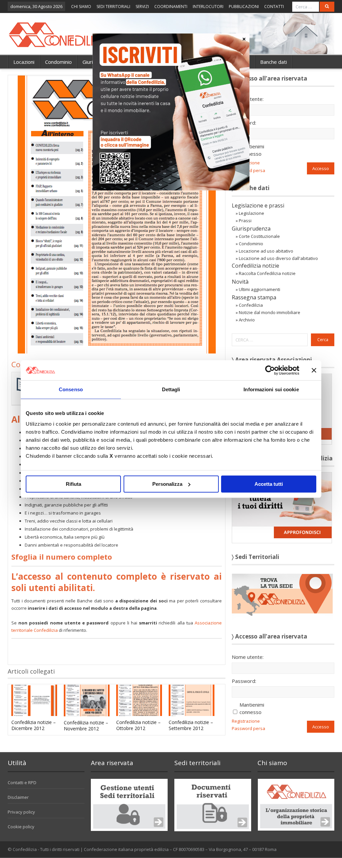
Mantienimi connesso (251, 150)
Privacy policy (21, 812)
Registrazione (246, 721)
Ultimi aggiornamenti (259, 289)
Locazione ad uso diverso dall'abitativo (278, 258)
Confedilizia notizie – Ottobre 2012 (138, 725)
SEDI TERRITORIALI (113, 6)
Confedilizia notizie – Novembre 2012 (86, 725)
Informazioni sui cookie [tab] (271, 389)
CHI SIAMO (81, 6)
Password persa (248, 728)
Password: (244, 122)
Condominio (58, 61)
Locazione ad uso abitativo (266, 251)
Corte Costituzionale (259, 236)
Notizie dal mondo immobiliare (269, 312)
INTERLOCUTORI (208, 6)
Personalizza (167, 484)
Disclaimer (18, 797)
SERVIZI (142, 6)
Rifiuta (73, 484)
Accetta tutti (268, 484)
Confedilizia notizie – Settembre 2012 (191, 725)
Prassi (245, 221)
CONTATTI (274, 6)
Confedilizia (251, 305)
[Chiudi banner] (314, 370)
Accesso (320, 168)
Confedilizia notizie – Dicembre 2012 (33, 725)
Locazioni (23, 61)
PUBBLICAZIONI (244, 6)
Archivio (247, 320)
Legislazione (251, 213)
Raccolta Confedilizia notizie (267, 273)
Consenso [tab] (71, 389)
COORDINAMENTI (170, 6)
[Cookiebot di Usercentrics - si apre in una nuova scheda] (270, 370)
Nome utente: (248, 99)
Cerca (322, 339)
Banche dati (273, 61)
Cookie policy (21, 827)
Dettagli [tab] (171, 389)
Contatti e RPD (22, 782)
